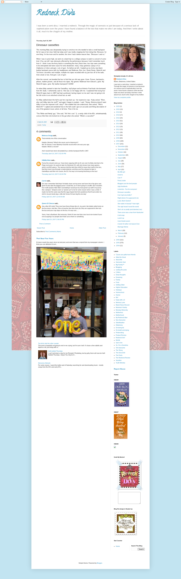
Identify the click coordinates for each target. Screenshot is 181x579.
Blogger (99, 563)
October (120, 152)
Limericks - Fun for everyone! (127, 189)
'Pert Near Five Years (44, 238)
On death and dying (122, 330)
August (120, 158)
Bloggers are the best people (127, 183)
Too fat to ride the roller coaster (48, 343)
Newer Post (41, 228)
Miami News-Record (122, 305)
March (120, 230)
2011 (118, 132)
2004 (118, 246)
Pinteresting (120, 332)
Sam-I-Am (119, 343)
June (120, 164)
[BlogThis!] (58, 122)
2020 (118, 109)
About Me (119, 260)
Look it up (121, 218)
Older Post (102, 228)
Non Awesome (120, 320)
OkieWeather (120, 322)
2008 (118, 141)
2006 (118, 240)
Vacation (119, 360)
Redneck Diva (55, 13)
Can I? (120, 178)
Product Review (121, 335)
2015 (118, 121)
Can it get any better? (125, 195)
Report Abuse (119, 369)
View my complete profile (122, 97)
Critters (118, 272)
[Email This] (55, 122)
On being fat (120, 328)
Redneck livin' (120, 338)
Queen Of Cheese (48, 203)
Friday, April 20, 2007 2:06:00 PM (53, 219)
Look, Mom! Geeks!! (124, 201)
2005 (118, 243)
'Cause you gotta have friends (126, 255)
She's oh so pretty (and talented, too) (130, 209)
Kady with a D (120, 300)
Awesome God (121, 262)
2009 (118, 138)
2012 (118, 129)
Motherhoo (119, 312)
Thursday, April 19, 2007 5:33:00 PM (54, 174)
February (121, 233)
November (121, 149)
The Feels (119, 355)
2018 (118, 115)
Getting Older (120, 285)
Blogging (119, 267)
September (122, 155)
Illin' (117, 297)
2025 (118, 106)
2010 (118, 135)
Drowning (119, 277)
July (119, 161)
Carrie (44, 181)
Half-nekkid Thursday (55, 351)
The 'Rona (119, 350)
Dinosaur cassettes (124, 192)
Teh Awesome (120, 348)
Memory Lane (120, 302)
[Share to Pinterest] (65, 122)
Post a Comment (44, 224)
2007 (118, 144)
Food (117, 282)
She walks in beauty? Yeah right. (128, 204)
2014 (118, 123)
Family (44, 125)
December (121, 146)
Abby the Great (121, 257)
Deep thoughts (121, 275)
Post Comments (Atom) (53, 231)
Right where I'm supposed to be (128, 198)
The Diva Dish (120, 353)
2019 (118, 112)
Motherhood (120, 315)
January (121, 236)
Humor (118, 295)
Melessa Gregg (47, 135)
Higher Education (121, 287)
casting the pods (121, 270)
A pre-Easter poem (124, 221)
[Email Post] (51, 122)
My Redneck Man (121, 317)
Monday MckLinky (122, 310)
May (119, 166)
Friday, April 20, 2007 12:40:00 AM (53, 197)
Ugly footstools (122, 186)
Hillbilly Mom (46, 160)
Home (72, 228)
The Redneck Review (123, 358)
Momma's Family (121, 307)
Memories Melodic (44, 363)
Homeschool (120, 292)
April (119, 169)
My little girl (121, 172)
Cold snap (121, 215)
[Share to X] (60, 122)
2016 (118, 118)
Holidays (119, 290)
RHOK (118, 340)
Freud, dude (122, 180)
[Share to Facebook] (62, 122)
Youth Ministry (120, 363)
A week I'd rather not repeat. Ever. (129, 224)
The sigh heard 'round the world (128, 207)
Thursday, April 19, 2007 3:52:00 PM (54, 153)
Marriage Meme (123, 227)
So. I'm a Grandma (122, 345)
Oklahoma (119, 325)
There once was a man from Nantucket (130, 212)
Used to (120, 175)
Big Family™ (120, 265)
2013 (118, 126)
